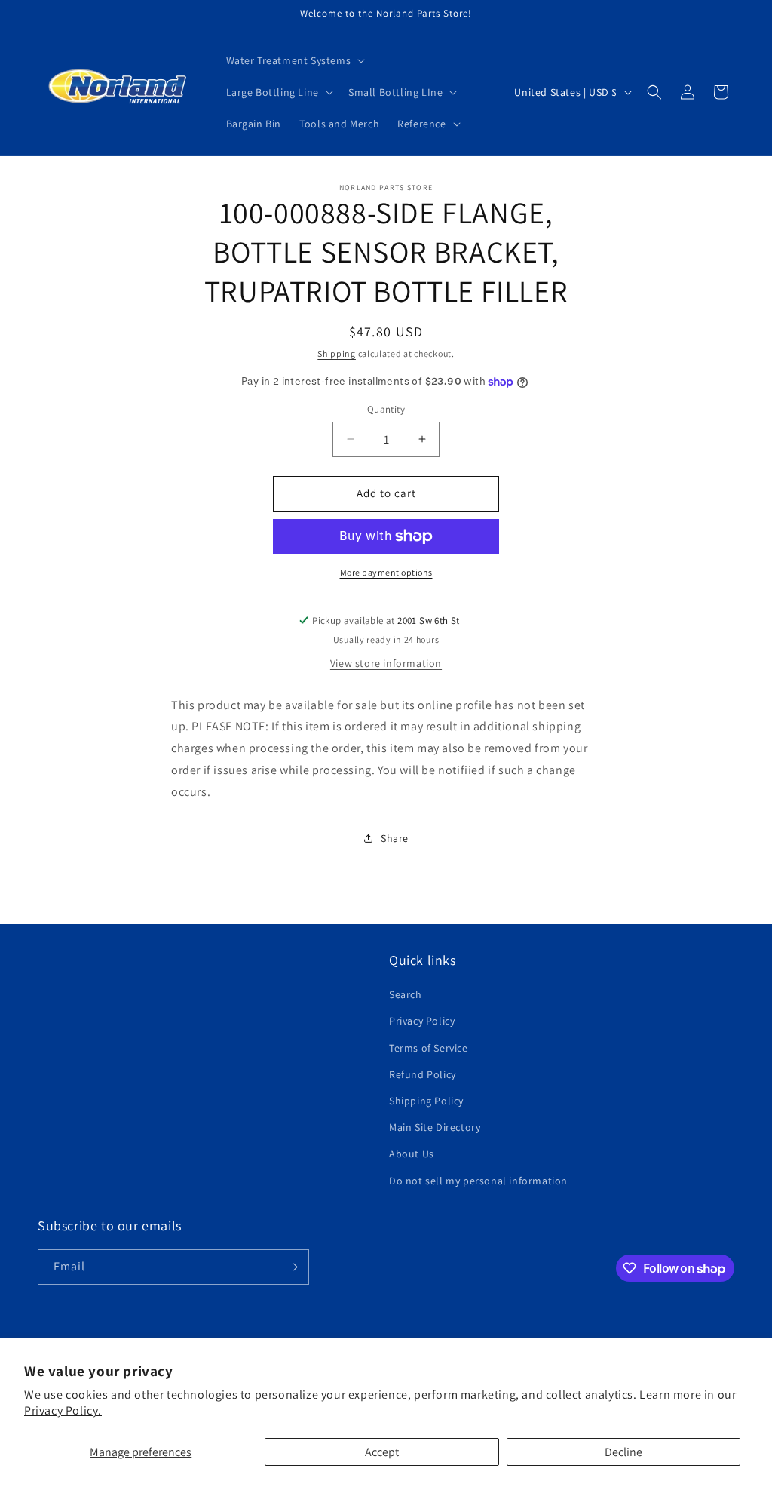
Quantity (386, 409)
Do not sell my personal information (478, 1180)
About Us (411, 1153)
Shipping (336, 353)
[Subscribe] (291, 1267)
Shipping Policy (426, 1101)
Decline (623, 1452)
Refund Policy (422, 1074)
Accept (382, 1452)
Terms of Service (428, 1048)
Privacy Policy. (63, 1410)
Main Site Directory (434, 1127)
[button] (294, 60)
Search (405, 994)
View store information (386, 663)
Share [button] (395, 838)
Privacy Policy (422, 1021)
